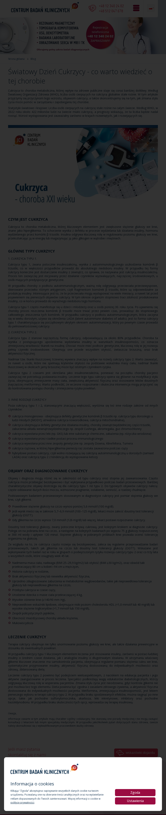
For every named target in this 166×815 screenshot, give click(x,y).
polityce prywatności (22, 802)
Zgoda (135, 792)
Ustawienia (135, 801)
